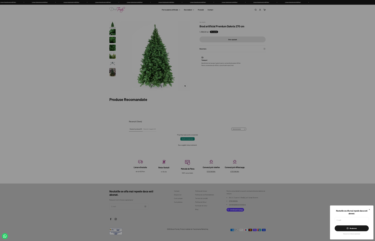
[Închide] (369, 209)
